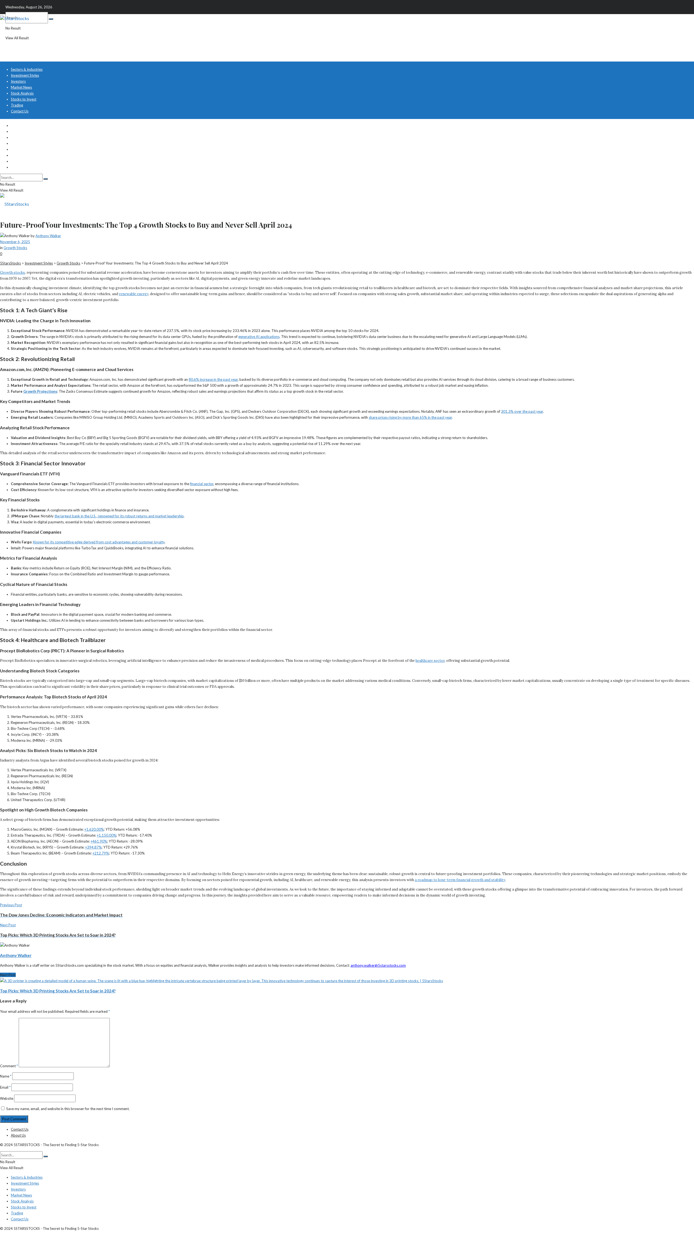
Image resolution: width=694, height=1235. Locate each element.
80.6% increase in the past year (213, 379)
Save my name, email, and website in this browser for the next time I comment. (68, 1109)
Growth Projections (40, 391)
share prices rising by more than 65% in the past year (410, 417)
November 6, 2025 (15, 242)
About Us (18, 1135)
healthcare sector (430, 660)
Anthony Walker (48, 236)
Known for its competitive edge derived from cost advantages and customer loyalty (99, 542)
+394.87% (93, 847)
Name (5, 1076)
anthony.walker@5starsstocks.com (378, 965)
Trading (17, 105)
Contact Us (19, 111)
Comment (9, 1066)
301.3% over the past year (522, 411)
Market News (21, 87)
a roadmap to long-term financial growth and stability (460, 880)
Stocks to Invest (23, 99)
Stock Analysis (22, 93)
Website (6, 1098)
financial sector (201, 484)
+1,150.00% (106, 835)
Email (5, 1087)
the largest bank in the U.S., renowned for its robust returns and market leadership (119, 516)
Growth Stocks (15, 248)
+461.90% (99, 841)
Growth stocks (12, 272)
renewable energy (133, 294)
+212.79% (100, 853)
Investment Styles (25, 75)
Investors (18, 81)
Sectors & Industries (27, 69)
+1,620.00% (94, 829)
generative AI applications (258, 336)
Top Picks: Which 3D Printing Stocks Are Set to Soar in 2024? (57, 990)
